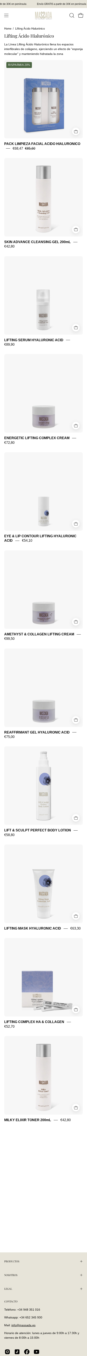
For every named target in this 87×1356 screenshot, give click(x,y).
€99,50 (9, 639)
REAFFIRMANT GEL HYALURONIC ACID (37, 732)
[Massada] (43, 15)
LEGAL (8, 1288)
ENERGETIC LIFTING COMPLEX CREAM (36, 438)
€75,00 (9, 737)
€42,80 (9, 246)
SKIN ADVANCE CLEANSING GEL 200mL (37, 242)
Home (7, 28)
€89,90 (9, 344)
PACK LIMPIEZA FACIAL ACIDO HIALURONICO (42, 144)
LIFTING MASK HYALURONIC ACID (32, 928)
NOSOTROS (10, 1275)
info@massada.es (23, 1325)
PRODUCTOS (11, 1261)
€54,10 (27, 541)
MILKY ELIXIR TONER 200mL (27, 1120)
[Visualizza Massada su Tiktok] (17, 1352)
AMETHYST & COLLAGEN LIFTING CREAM (39, 634)
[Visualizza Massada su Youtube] (36, 1352)
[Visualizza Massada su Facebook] (27, 1352)
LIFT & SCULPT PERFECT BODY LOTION (37, 830)
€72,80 (9, 442)
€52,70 (9, 1026)
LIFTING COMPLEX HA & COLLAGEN (34, 1022)
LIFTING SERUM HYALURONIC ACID (33, 340)
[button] (71, 15)
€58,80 (9, 835)
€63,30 (75, 928)
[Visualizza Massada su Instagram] (7, 1352)
